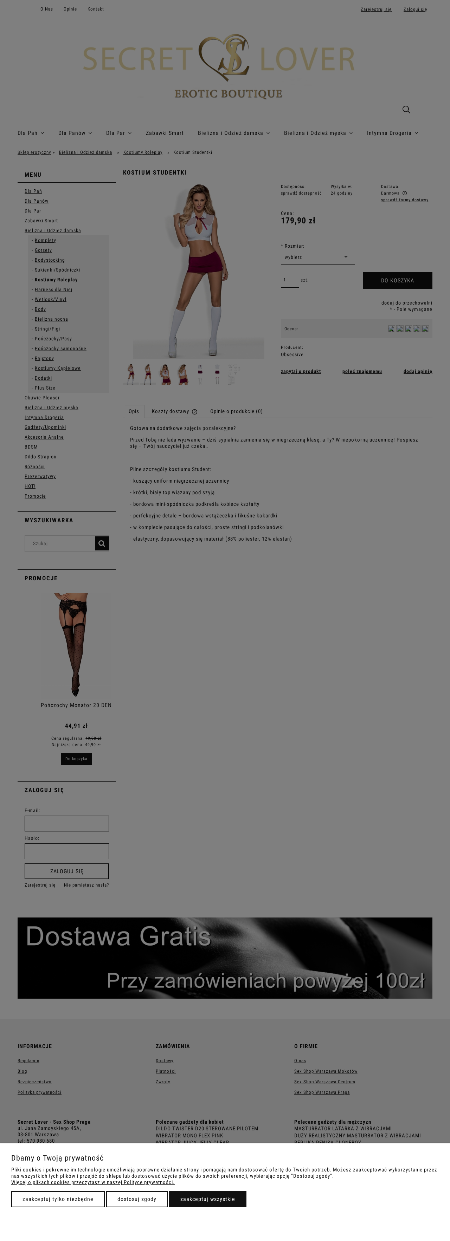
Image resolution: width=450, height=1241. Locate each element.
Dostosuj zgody (136, 1199)
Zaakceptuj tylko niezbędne (58, 1199)
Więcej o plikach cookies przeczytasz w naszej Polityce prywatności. (93, 1182)
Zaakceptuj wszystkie (207, 1199)
